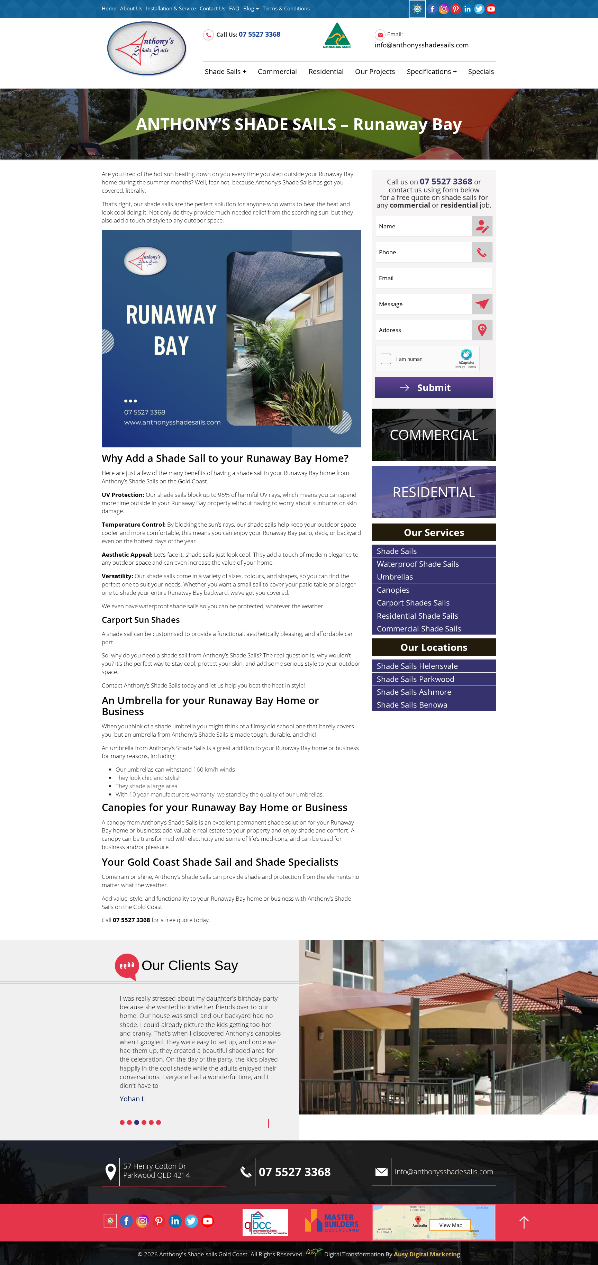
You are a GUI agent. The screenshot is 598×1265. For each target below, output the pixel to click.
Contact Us (212, 8)
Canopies (393, 589)
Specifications (429, 71)
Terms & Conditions (286, 8)
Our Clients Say (190, 965)
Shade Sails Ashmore (414, 691)
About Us (131, 8)
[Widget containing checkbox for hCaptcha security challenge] (427, 359)
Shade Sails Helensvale (417, 666)
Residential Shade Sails (418, 615)
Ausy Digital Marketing (427, 1254)
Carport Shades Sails (413, 602)
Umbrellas (395, 576)
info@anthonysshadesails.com (422, 44)
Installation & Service (171, 8)
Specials (481, 71)
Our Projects (375, 71)
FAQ (234, 8)
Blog (249, 8)
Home (109, 8)
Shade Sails (223, 71)
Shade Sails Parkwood (415, 679)
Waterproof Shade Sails (418, 563)
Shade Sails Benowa (412, 704)
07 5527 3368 (259, 34)
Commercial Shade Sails (419, 628)
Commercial (277, 71)
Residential (326, 71)
